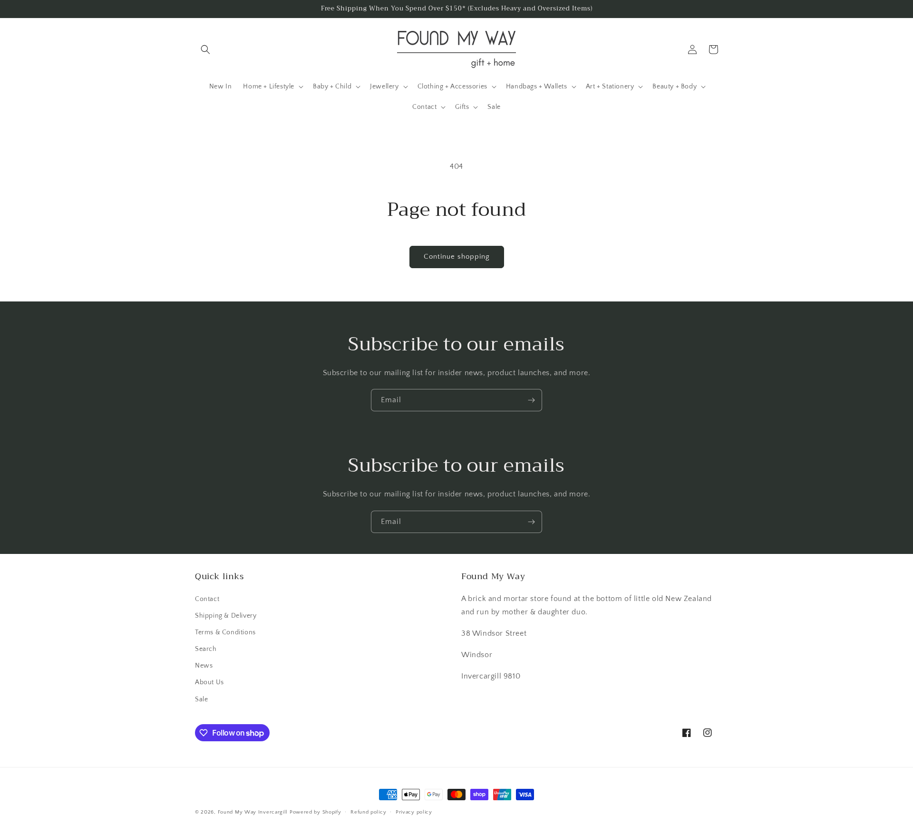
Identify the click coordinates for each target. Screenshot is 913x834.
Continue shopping (457, 256)
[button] (205, 49)
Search (206, 649)
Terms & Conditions (225, 632)
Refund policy (368, 812)
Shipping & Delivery (225, 616)
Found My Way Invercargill (253, 812)
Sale (201, 699)
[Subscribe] (531, 400)
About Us (209, 682)
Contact (207, 599)
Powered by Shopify (315, 812)
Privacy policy (414, 812)
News (204, 665)
